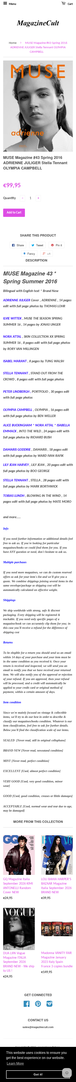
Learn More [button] (15, 1063)
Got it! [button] (38, 1074)
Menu (12, 4)
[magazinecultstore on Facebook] (26, 1005)
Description (36, 260)
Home (12, 43)
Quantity (9, 198)
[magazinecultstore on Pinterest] (38, 1005)
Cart (70, 4)
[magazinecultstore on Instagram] (49, 1005)
